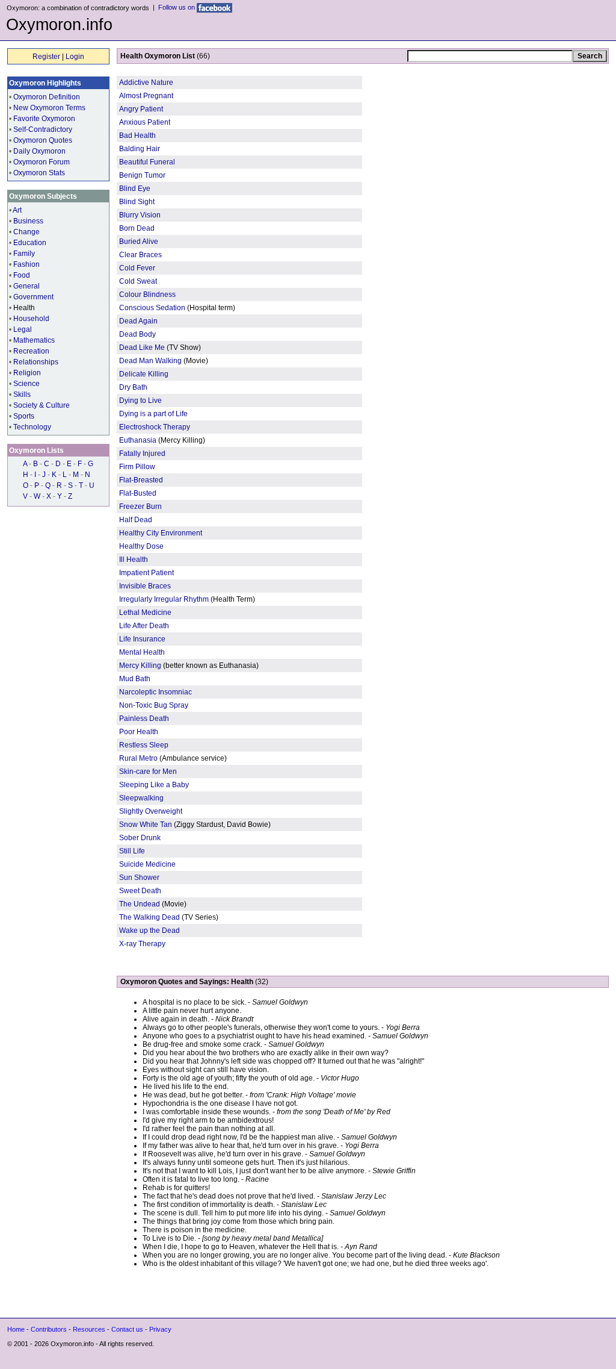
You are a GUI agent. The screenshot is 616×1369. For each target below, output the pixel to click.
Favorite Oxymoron (44, 118)
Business (28, 221)
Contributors (49, 1329)
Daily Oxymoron (39, 151)
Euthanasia (138, 440)
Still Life (132, 851)
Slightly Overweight (150, 811)
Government (33, 297)
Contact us (127, 1329)
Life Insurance (142, 639)
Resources (89, 1329)
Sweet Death (140, 891)
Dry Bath (133, 387)
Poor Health (138, 732)
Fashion (26, 264)
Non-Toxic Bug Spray (153, 705)
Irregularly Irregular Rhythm (164, 599)
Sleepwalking (141, 798)
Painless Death (144, 718)
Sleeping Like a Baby (154, 785)
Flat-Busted (137, 493)
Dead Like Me (142, 347)
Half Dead (135, 520)
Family (24, 253)
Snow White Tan (145, 824)
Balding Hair (139, 149)
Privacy (160, 1329)
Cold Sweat (138, 281)
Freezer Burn (140, 506)
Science (26, 383)
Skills (22, 394)
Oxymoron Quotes (42, 140)
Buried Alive (138, 241)
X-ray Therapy (142, 944)
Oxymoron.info (59, 25)
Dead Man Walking (150, 361)
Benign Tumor (142, 175)
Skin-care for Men (148, 771)
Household (31, 318)
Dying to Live (140, 400)
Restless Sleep (143, 745)
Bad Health (137, 135)
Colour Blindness (147, 294)
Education (29, 243)
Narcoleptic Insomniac (155, 692)
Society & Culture (41, 405)
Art (17, 210)
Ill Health (133, 559)
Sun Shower (139, 877)
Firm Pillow (137, 467)
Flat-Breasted (141, 480)
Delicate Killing (143, 374)
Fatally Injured (142, 453)
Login (75, 56)
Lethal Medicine (145, 612)
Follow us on (177, 7)
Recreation (31, 351)
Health (24, 308)
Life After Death (144, 626)
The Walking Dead (149, 917)
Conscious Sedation (152, 308)
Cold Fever (137, 268)
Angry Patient (141, 109)
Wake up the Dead (149, 930)
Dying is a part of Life (153, 414)
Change (26, 232)
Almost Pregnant (146, 96)
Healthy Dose (141, 546)
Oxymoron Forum (41, 162)
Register (46, 56)
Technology (32, 427)
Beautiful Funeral (147, 162)
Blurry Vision (140, 215)
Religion (27, 373)
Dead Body (137, 334)
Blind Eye (134, 188)
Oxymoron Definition (46, 97)
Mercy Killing (140, 665)
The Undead (140, 904)
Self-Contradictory (42, 129)
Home (16, 1329)
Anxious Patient (144, 122)
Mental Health (142, 652)
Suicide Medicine (147, 864)
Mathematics (34, 340)
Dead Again (138, 321)
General (26, 286)
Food (21, 275)
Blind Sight (137, 202)
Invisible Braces (145, 586)
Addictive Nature (146, 82)
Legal (22, 329)
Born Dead (137, 228)
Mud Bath (134, 679)
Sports (23, 416)
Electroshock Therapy (154, 427)
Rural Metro (138, 758)
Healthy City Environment (160, 533)
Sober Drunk (140, 838)
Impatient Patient (146, 573)
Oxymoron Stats (39, 173)
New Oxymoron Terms (49, 108)
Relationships (35, 362)
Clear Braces (140, 255)
